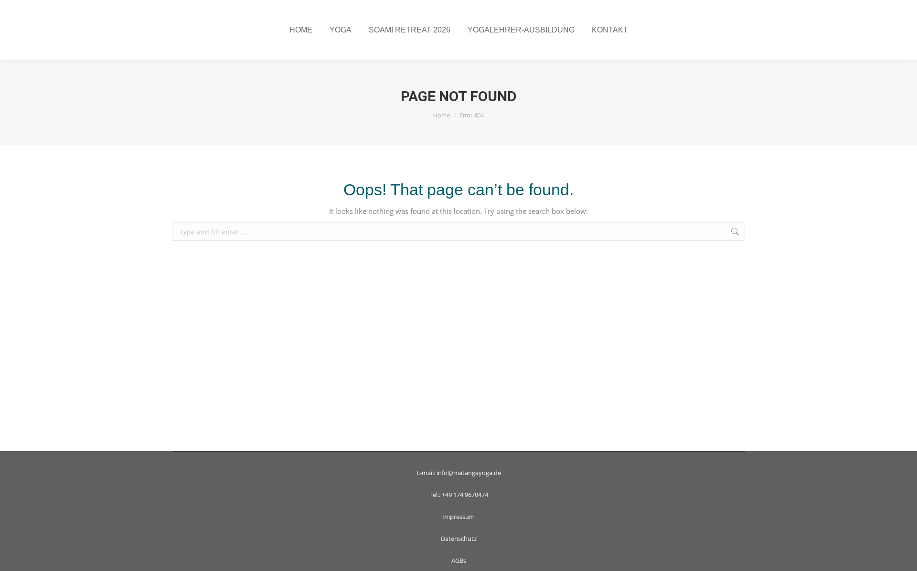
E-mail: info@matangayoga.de (458, 472)
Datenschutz (459, 538)
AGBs (458, 560)
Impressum (458, 516)
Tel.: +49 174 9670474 (458, 494)
